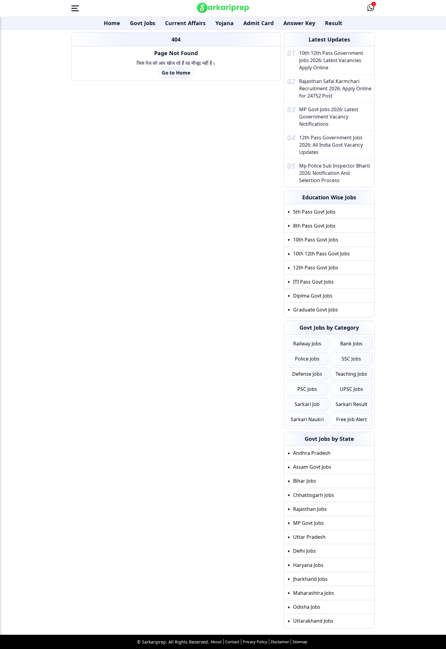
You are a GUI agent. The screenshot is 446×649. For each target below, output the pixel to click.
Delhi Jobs (304, 550)
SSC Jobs (351, 358)
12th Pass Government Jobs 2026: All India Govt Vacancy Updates (331, 144)
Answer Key (299, 23)
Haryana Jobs (308, 565)
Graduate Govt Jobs (315, 309)
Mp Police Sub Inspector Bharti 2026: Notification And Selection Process (334, 173)
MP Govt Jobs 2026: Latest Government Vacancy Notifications (328, 116)
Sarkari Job (307, 404)
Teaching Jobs (351, 374)
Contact (232, 641)
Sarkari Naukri (307, 419)
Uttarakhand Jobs (313, 620)
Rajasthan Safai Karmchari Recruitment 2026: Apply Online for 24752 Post (335, 88)
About (216, 641)
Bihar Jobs (304, 481)
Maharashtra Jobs (313, 593)
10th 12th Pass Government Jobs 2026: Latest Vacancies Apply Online (331, 60)
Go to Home (176, 72)
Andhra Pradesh (311, 453)
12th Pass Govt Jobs (315, 267)
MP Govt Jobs (308, 523)
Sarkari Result (351, 404)
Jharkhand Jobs (310, 579)
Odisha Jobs (306, 607)
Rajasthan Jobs (310, 509)
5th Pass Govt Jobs (314, 211)
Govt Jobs (142, 23)
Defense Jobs (307, 374)
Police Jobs (307, 358)
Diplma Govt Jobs (313, 295)
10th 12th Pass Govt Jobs (321, 253)
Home (112, 23)
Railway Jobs (307, 343)
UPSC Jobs (351, 389)
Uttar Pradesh (309, 537)
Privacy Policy (255, 641)
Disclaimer (280, 641)
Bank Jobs (351, 343)
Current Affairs (185, 23)
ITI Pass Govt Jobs (313, 281)
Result (333, 23)
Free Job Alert (351, 419)
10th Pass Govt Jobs (315, 239)
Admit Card (258, 23)
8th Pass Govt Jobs (314, 225)
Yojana (224, 23)
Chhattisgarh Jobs (313, 495)
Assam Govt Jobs (312, 467)
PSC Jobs (307, 389)
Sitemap (299, 641)
